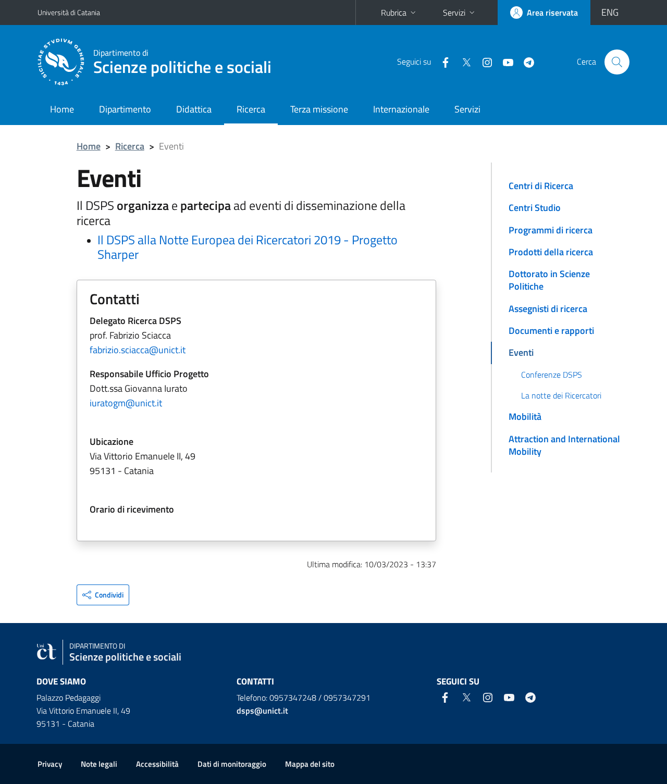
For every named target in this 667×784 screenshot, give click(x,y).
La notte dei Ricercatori (561, 395)
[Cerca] (616, 61)
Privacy (50, 764)
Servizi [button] (454, 12)
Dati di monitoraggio (231, 764)
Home (62, 109)
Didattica (194, 109)
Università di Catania (69, 12)
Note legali (99, 764)
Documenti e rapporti (551, 330)
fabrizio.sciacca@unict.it (138, 350)
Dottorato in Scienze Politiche (549, 280)
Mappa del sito (310, 764)
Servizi (467, 109)
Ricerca (251, 109)
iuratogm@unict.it (126, 403)
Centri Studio (535, 208)
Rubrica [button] (393, 12)
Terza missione (319, 109)
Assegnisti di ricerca (548, 309)
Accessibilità (157, 764)
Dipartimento (125, 109)
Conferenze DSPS (551, 374)
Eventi (521, 352)
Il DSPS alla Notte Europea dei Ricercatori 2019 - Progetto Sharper (247, 247)
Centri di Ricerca (541, 186)
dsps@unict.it (262, 710)
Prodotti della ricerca (551, 252)
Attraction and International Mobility (564, 445)
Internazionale (401, 109)
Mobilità (525, 416)
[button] (103, 594)
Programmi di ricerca (550, 230)
